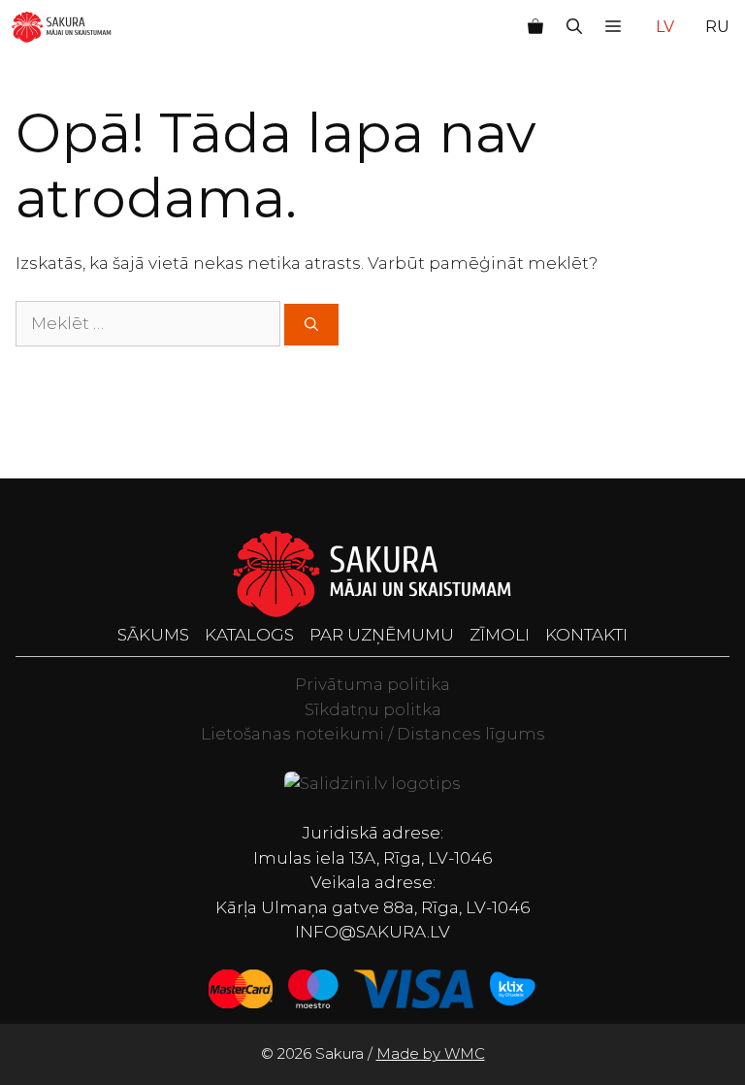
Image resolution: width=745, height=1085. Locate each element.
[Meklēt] (311, 324)
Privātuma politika (372, 684)
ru (717, 26)
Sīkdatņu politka (373, 709)
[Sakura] (61, 27)
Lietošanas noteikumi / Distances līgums (373, 733)
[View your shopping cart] (535, 27)
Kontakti (586, 634)
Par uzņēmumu (381, 634)
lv (665, 26)
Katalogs (249, 634)
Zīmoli (500, 634)
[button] (574, 27)
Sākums (153, 634)
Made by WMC (430, 1053)
